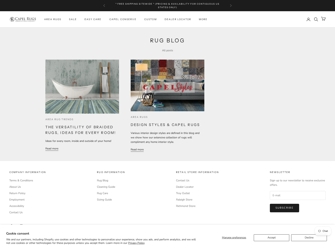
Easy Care (93, 19)
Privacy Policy (136, 243)
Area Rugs (52, 19)
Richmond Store (185, 206)
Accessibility (16, 206)
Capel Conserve (122, 19)
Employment (17, 199)
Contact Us (16, 212)
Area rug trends (59, 119)
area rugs (139, 117)
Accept (272, 237)
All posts (167, 50)
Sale (73, 19)
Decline (309, 237)
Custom (150, 19)
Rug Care (102, 193)
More (203, 19)
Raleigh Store (184, 199)
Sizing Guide (104, 199)
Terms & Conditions (21, 180)
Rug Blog (102, 180)
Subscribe (284, 208)
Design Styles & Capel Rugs (165, 125)
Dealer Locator (178, 19)
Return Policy (17, 193)
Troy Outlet (183, 193)
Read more (51, 148)
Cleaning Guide (106, 187)
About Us (15, 187)
